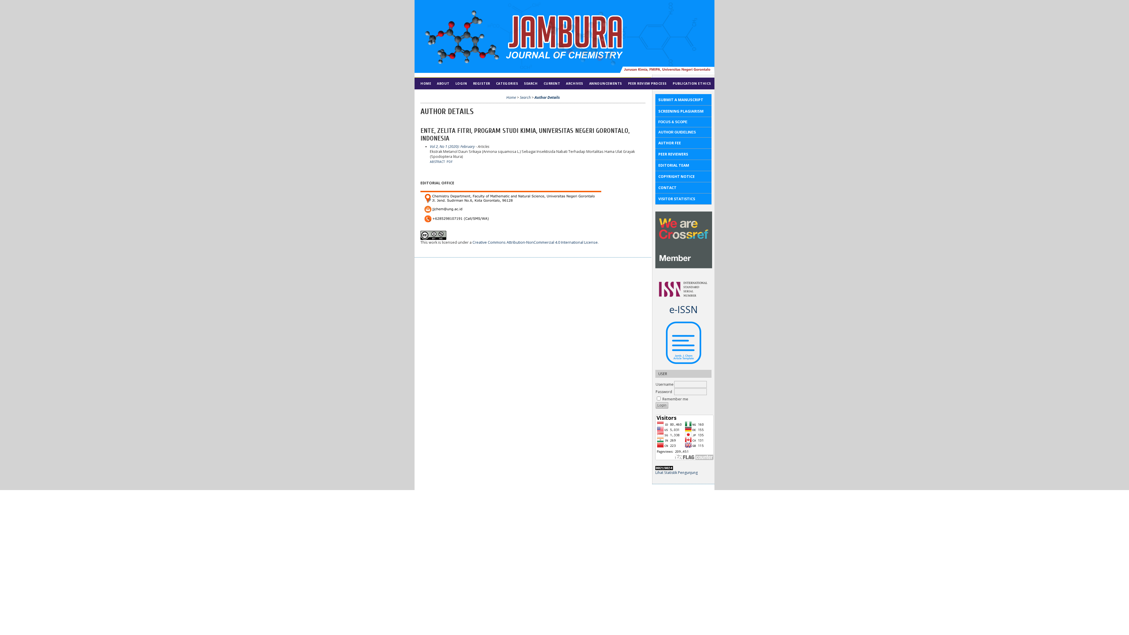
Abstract (437, 162)
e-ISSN (683, 309)
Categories (507, 83)
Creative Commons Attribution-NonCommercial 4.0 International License (535, 242)
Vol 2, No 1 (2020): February (452, 146)
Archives (574, 83)
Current (552, 83)
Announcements (605, 83)
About (443, 83)
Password (664, 391)
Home (425, 83)
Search (530, 83)
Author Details (547, 97)
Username (665, 384)
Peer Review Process (647, 83)
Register (481, 83)
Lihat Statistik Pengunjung (676, 472)
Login (461, 83)
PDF (450, 162)
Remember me (675, 399)
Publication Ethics (692, 83)
